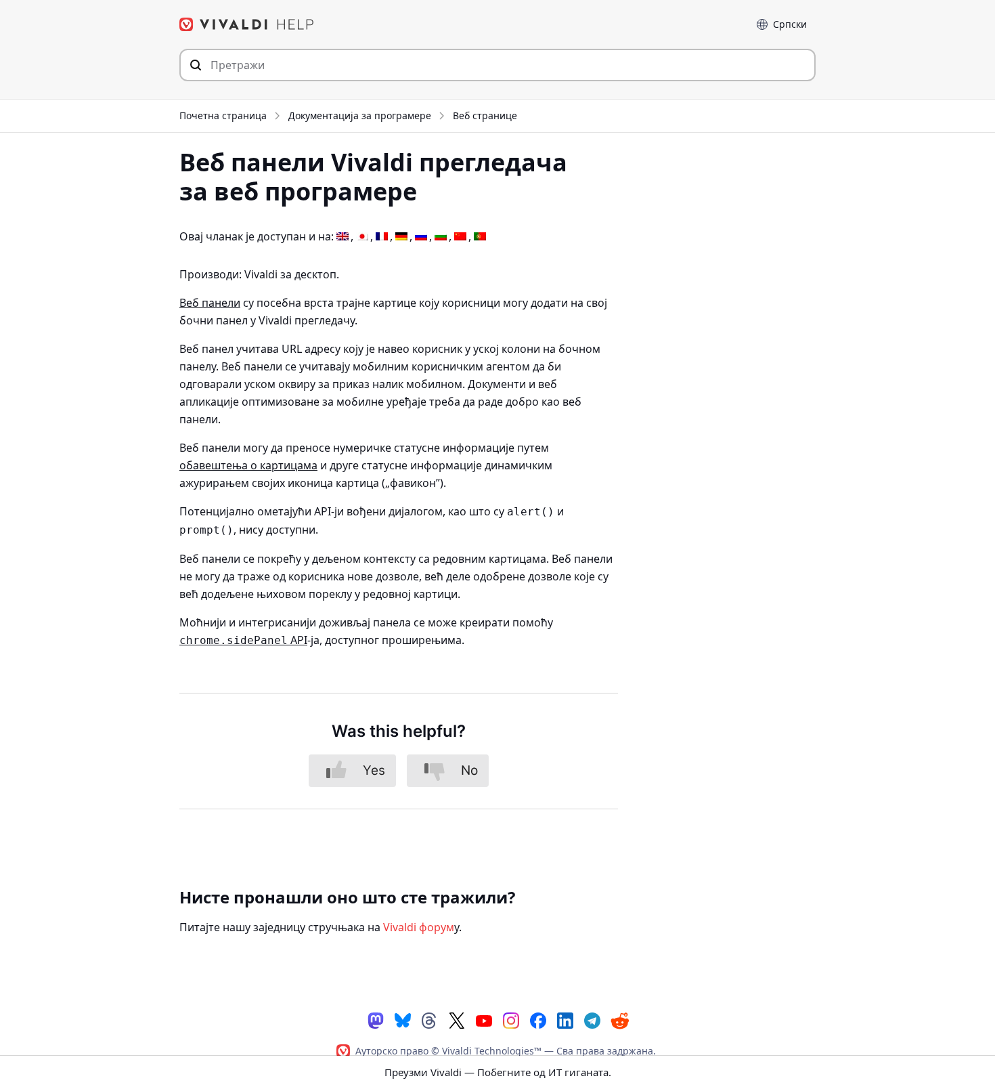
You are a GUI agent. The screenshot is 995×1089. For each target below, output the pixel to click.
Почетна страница (223, 115)
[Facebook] (538, 1019)
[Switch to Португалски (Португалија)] (480, 236)
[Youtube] (484, 1019)
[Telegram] (592, 1019)
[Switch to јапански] (362, 236)
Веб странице (485, 115)
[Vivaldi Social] (375, 1019)
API (243, 640)
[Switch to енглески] (342, 236)
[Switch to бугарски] (441, 236)
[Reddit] (619, 1020)
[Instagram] (511, 1019)
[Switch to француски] (382, 236)
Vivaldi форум (418, 927)
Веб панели (209, 302)
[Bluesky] (403, 1019)
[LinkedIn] (565, 1019)
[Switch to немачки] (401, 236)
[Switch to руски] (421, 236)
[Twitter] (457, 1019)
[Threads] (430, 1019)
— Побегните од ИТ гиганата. (497, 1072)
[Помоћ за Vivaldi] (247, 24)
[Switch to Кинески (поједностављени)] (460, 236)
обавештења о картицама (248, 465)
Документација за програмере (359, 115)
